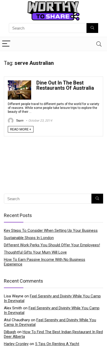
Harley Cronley (16, 343)
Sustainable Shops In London (29, 237)
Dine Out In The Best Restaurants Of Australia (65, 85)
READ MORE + (20, 129)
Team (19, 120)
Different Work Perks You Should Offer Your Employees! (52, 245)
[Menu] (6, 44)
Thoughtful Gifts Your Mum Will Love (35, 252)
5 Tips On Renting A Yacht (57, 343)
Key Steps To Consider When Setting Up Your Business (51, 230)
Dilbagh (10, 332)
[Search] (99, 44)
